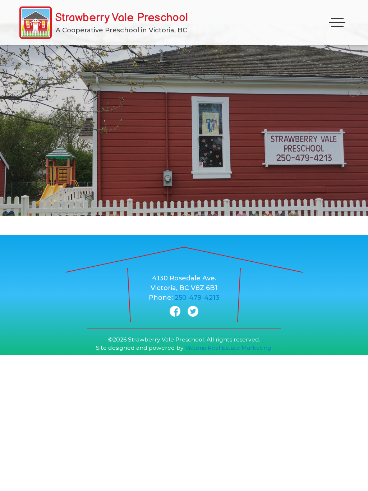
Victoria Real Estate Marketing (228, 347)
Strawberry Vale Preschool (121, 17)
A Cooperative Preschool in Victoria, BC (121, 30)
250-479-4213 (197, 298)
